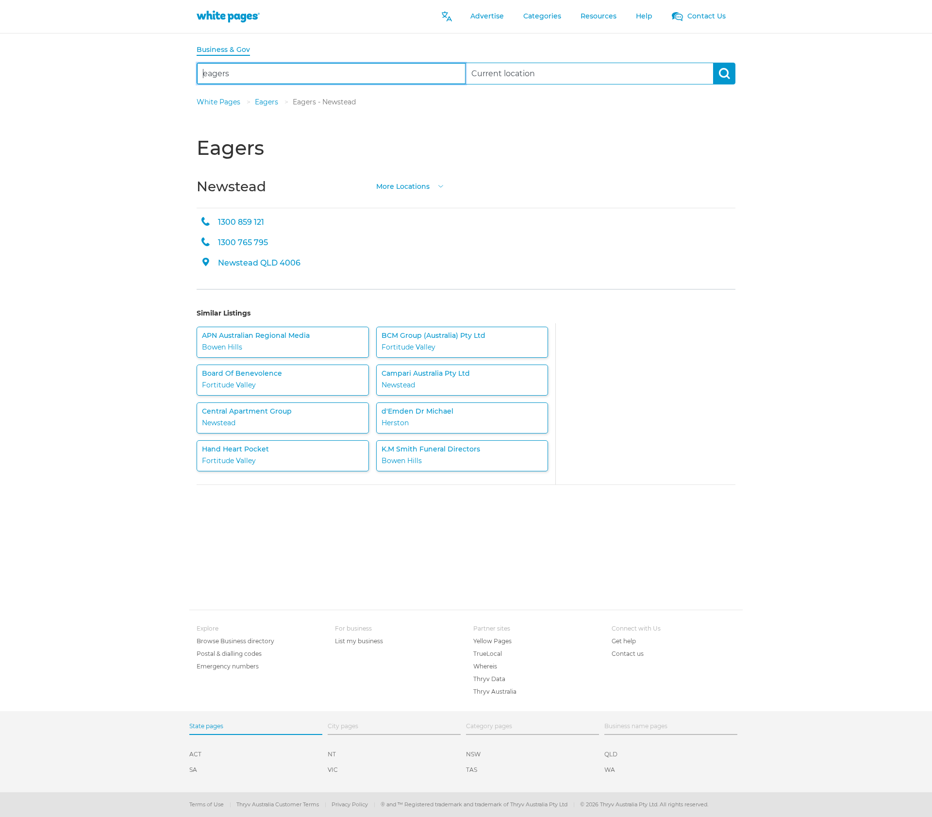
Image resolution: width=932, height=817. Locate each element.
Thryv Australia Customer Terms (278, 804)
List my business (359, 641)
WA (609, 769)
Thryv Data (489, 679)
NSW (473, 754)
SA (193, 769)
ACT (195, 754)
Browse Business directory (235, 641)
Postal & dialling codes (229, 653)
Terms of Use (207, 804)
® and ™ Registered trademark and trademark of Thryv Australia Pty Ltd (475, 804)
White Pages (219, 102)
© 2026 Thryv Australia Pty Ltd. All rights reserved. (644, 804)
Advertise (487, 16)
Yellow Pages (492, 641)
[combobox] (331, 73)
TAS (471, 769)
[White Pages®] (228, 16)
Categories (542, 16)
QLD (610, 754)
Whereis (485, 666)
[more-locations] (440, 185)
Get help (624, 641)
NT (332, 754)
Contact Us (705, 16)
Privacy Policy (350, 804)
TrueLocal (487, 653)
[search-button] (724, 73)
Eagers (267, 102)
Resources (598, 16)
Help (644, 16)
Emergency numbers (228, 666)
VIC (333, 769)
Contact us (628, 653)
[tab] (227, 50)
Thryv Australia (494, 691)
